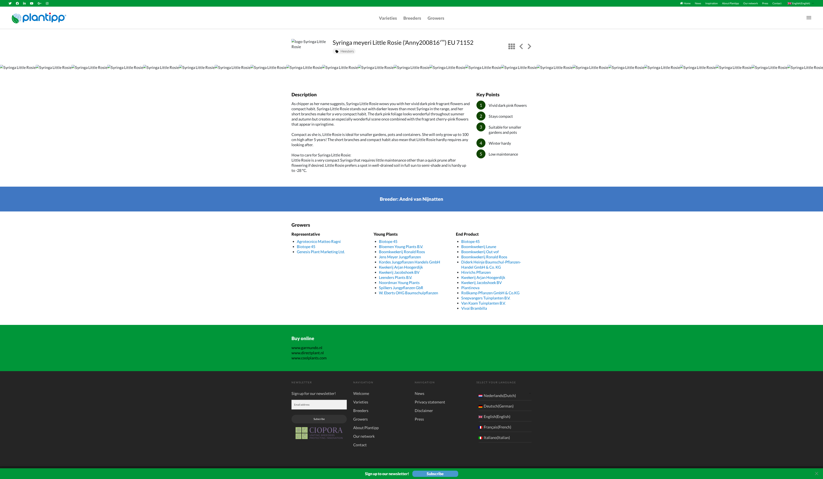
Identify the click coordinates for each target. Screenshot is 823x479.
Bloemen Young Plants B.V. (401, 246)
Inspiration (711, 3)
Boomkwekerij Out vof (480, 251)
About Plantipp (730, 3)
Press (765, 3)
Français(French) (497, 427)
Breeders (412, 18)
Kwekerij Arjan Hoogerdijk (401, 267)
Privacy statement (430, 402)
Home (687, 3)
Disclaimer (424, 410)
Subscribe (319, 419)
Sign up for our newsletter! (313, 393)
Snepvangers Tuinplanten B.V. (485, 298)
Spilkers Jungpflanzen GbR (401, 287)
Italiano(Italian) (497, 437)
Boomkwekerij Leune (478, 246)
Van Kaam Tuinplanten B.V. (483, 303)
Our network (750, 3)
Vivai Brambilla (474, 308)
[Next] (816, 74)
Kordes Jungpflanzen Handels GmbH (409, 262)
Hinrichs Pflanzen (476, 272)
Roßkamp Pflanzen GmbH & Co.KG (490, 292)
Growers (436, 18)
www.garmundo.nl (306, 347)
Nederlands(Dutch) (500, 395)
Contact (776, 3)
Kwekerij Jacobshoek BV (399, 272)
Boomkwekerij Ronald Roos (402, 251)
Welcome (361, 393)
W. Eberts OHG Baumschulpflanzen (408, 292)
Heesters (347, 51)
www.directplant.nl (307, 352)
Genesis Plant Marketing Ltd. (321, 251)
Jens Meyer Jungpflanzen (400, 256)
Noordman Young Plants (399, 282)
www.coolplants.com (309, 358)
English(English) (497, 416)
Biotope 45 (306, 246)
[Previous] (7, 74)
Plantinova (470, 287)
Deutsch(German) (499, 406)
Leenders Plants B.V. (395, 277)
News (698, 3)
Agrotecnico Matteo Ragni (319, 241)
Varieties (388, 18)
